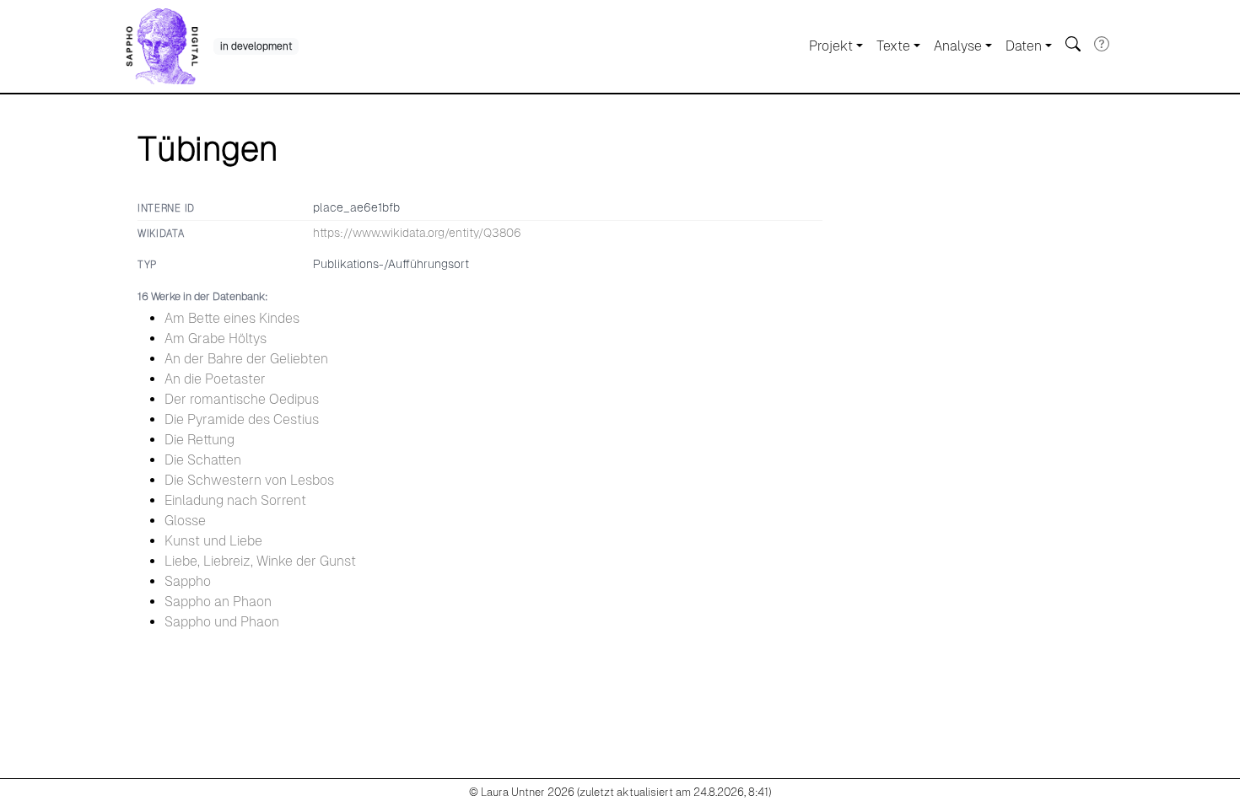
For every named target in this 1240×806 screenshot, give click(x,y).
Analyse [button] (958, 46)
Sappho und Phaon (221, 622)
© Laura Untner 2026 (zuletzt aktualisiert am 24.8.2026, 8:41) (620, 792)
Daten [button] (1023, 46)
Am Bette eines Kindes (231, 318)
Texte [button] (893, 46)
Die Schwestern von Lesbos (249, 480)
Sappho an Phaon (218, 602)
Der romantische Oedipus (241, 399)
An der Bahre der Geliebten (246, 359)
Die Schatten (202, 460)
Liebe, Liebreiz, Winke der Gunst (260, 561)
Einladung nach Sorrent (235, 500)
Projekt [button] (831, 46)
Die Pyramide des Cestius (241, 419)
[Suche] (1073, 44)
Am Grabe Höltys (215, 338)
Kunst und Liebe (213, 541)
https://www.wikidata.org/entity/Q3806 (417, 232)
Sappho (187, 581)
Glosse (185, 521)
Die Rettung (199, 440)
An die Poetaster (215, 379)
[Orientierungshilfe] (1101, 44)
